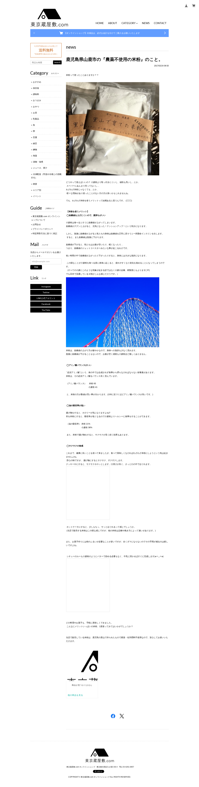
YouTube (46, 310)
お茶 (35, 113)
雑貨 (35, 184)
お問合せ (37, 224)
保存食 (36, 88)
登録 (36, 267)
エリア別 (37, 190)
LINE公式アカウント (46, 298)
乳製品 (36, 119)
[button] (129, 23)
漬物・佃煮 (38, 162)
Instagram (46, 286)
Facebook (46, 304)
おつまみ (37, 100)
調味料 (36, 94)
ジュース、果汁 (40, 168)
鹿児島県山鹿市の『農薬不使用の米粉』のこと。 (114, 59)
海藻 (35, 156)
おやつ (36, 106)
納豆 (35, 143)
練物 (35, 149)
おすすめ (37, 82)
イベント (37, 196)
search (57, 62)
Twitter (46, 292)
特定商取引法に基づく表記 (45, 233)
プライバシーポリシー (43, 229)
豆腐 (35, 137)
